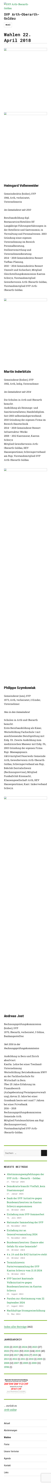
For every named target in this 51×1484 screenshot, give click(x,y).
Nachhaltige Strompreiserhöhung (26, 1310)
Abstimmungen (10, 1430)
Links (6, 1472)
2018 (6, 1354)
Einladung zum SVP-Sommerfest (25, 1214)
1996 (6, 1366)
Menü (8, 24)
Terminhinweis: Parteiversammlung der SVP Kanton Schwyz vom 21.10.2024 (24, 1266)
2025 (15, 1346)
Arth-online (10, 1409)
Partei (6, 1444)
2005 (25, 1362)
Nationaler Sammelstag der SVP (25, 1222)
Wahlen (7, 1437)
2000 (34, 1362)
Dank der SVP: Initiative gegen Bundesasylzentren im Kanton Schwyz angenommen (24, 1202)
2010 (31, 1358)
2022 (6, 1350)
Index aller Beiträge (15, 1326)
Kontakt (7, 1465)
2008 (6, 1362)
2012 (14, 1358)
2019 (37, 1350)
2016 (26, 1354)
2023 (34, 1346)
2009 (39, 1358)
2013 (6, 1358)
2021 (16, 1350)
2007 (16, 1362)
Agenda (7, 1458)
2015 (35, 1354)
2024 (24, 1346)
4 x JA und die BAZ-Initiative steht (27, 1254)
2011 (23, 1358)
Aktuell (7, 1423)
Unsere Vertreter (11, 1451)
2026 (6, 1346)
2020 (26, 1350)
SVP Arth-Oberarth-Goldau (21, 16)
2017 (16, 1354)
